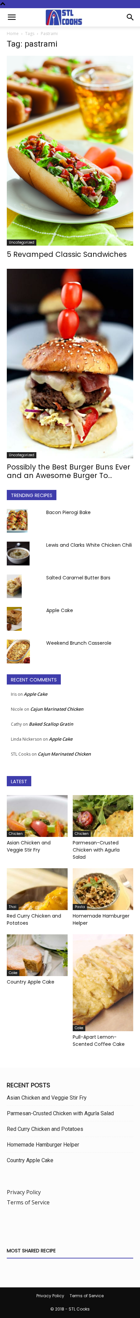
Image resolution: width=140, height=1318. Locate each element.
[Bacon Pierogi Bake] (17, 521)
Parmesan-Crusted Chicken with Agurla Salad (96, 849)
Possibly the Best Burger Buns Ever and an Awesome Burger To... (68, 471)
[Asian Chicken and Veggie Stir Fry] (37, 816)
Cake (13, 972)
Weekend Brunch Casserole (78, 643)
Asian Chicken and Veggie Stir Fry (29, 846)
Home (13, 33)
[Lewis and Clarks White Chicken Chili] (18, 553)
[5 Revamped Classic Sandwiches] (70, 151)
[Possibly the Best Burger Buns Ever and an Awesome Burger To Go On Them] (70, 363)
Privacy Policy (24, 1192)
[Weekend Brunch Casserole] (18, 651)
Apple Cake (59, 610)
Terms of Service (28, 1202)
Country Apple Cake (30, 981)
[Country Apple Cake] (37, 955)
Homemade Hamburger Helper (43, 1144)
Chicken (16, 833)
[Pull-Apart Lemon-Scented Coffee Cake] (103, 983)
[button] (11, 17)
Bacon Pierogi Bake (68, 512)
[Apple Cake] (14, 619)
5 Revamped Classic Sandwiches (67, 254)
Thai (12, 906)
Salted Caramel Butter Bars (78, 577)
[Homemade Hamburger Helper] (103, 889)
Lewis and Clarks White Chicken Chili (89, 545)
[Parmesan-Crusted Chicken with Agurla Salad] (103, 816)
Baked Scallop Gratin (51, 724)
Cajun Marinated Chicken (56, 709)
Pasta (80, 906)
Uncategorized (21, 242)
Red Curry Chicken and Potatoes (45, 1129)
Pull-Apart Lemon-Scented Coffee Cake (99, 1041)
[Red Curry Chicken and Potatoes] (37, 889)
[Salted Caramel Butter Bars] (14, 586)
